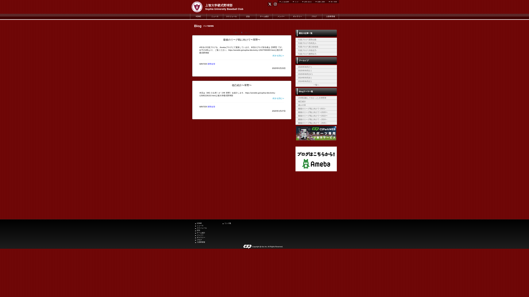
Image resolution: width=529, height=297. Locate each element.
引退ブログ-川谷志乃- (307, 50)
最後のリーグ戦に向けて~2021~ (312, 109)
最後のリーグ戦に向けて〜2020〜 (313, 112)
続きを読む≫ (278, 55)
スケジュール (231, 16)
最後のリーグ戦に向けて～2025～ (313, 123)
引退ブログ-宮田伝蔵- (307, 39)
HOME (198, 16)
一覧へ (316, 85)
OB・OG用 (334, 1)
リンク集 (227, 223)
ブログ (314, 16)
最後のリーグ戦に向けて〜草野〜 (241, 39)
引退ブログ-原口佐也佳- (308, 47)
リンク (296, 1)
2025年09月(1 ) (305, 70)
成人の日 (302, 105)
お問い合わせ (308, 1)
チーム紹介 (264, 16)
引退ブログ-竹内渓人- (307, 43)
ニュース (214, 16)
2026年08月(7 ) (305, 67)
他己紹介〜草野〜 (242, 85)
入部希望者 (330, 16)
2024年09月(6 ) (305, 78)
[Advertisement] (316, 197)
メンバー (281, 16)
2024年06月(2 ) (305, 81)
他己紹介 (302, 101)
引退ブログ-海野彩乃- (307, 54)
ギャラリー (297, 16)
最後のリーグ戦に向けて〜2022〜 (313, 116)
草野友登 (211, 64)
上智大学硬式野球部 (219, 5)
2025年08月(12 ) (305, 74)
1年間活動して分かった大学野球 (312, 98)
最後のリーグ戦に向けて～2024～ (313, 119)
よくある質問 (285, 1)
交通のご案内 (321, 1)
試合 (248, 16)
